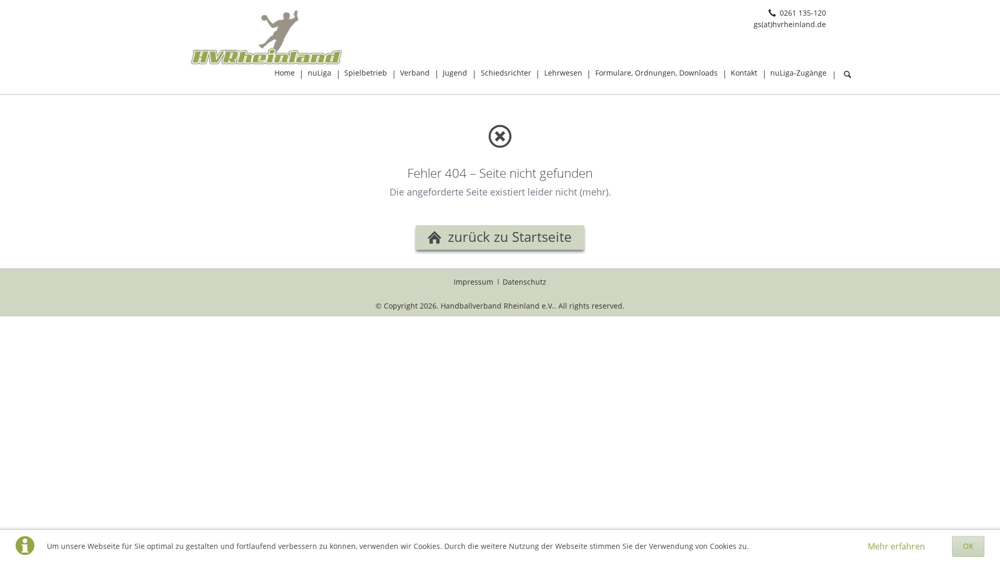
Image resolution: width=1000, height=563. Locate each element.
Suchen (847, 75)
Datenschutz (524, 282)
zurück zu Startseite (508, 237)
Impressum (473, 282)
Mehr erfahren (896, 546)
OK (968, 546)
